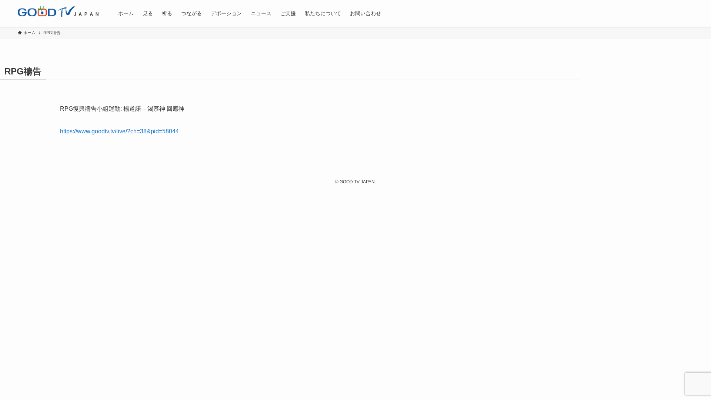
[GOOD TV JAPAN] (58, 13)
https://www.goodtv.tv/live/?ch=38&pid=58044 (119, 131)
